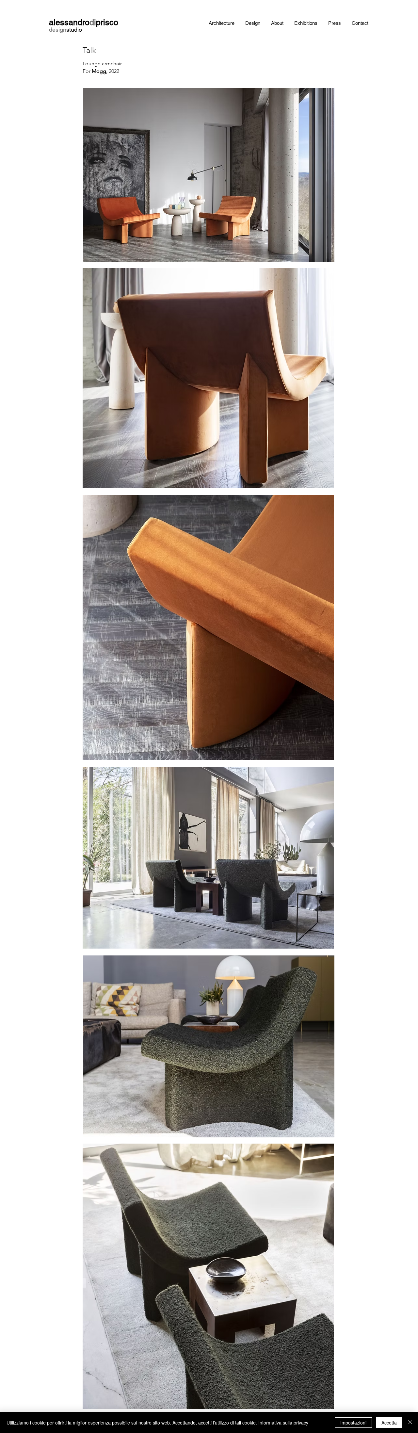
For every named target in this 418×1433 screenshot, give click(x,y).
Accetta (389, 1422)
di (92, 22)
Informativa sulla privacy (283, 1422)
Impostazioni (353, 1422)
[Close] (410, 1422)
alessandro (69, 22)
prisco (107, 22)
